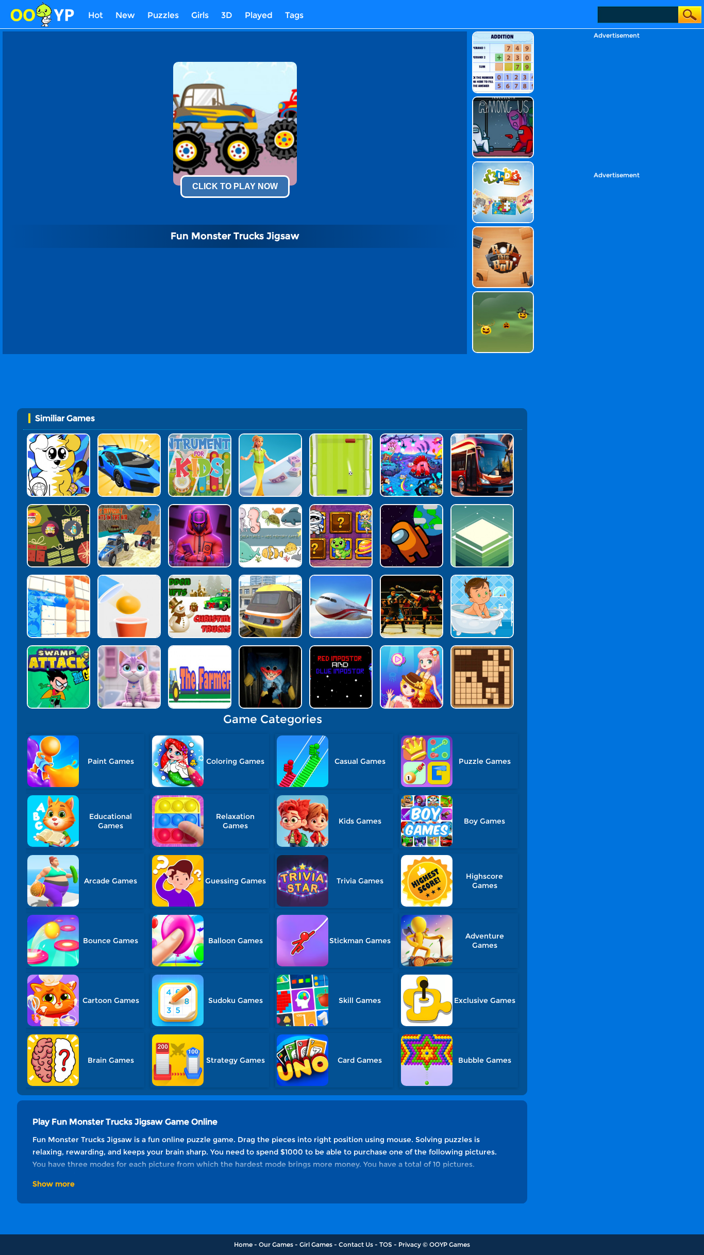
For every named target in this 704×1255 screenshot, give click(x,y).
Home (243, 1244)
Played (259, 15)
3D (226, 15)
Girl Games (315, 1244)
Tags (294, 15)
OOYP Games (449, 1244)
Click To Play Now (235, 186)
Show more (53, 1184)
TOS (385, 1244)
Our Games (276, 1244)
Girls (200, 15)
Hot (95, 15)
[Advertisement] (616, 103)
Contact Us (356, 1244)
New (125, 15)
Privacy (409, 1244)
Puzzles (163, 15)
